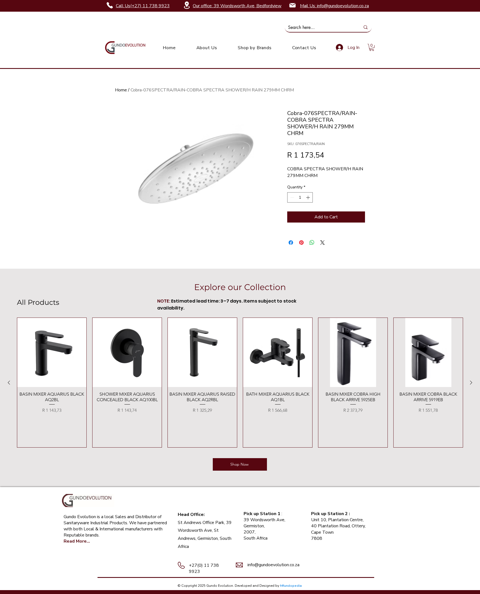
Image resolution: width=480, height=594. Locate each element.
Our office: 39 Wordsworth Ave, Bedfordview (237, 6)
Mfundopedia (291, 585)
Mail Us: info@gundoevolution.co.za (334, 6)
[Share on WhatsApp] (312, 242)
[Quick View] (51, 352)
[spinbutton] (300, 197)
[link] (372, 47)
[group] (240, 382)
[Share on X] (322, 242)
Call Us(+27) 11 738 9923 (143, 6)
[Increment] (308, 197)
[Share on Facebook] (291, 242)
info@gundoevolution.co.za (273, 565)
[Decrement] (291, 197)
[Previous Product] (9, 382)
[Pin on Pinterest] (301, 242)
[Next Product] (471, 382)
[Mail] (292, 5)
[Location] (186, 5)
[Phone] (109, 5)
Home (121, 90)
